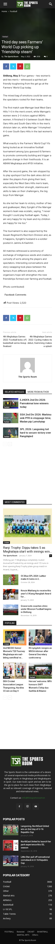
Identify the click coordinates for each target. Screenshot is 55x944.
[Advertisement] (27, 42)
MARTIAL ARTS (23, 935)
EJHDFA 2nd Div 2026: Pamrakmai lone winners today (34, 403)
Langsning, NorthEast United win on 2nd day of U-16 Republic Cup (35, 829)
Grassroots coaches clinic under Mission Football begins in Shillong (36, 609)
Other (32, 644)
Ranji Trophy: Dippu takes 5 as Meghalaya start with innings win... (27, 549)
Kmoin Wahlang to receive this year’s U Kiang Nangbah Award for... (36, 593)
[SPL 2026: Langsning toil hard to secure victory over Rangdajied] (10, 432)
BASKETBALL (42, 931)
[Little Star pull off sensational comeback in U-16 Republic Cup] (10, 860)
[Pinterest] (20, 66)
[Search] (50, 4)
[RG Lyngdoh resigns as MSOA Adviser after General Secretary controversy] (40, 637)
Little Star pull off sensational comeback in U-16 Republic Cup (35, 860)
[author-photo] (27, 372)
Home (4, 11)
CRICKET (30, 931)
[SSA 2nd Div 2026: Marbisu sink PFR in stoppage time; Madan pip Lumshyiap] (10, 418)
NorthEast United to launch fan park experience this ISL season (36, 844)
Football (13, 11)
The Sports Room (27, 376)
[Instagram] (27, 806)
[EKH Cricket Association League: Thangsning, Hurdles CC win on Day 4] (14, 671)
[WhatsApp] (27, 66)
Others (35, 935)
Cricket (6, 542)
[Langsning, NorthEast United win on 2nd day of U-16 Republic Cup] (10, 830)
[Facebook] (6, 66)
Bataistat (20, 931)
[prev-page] (5, 444)
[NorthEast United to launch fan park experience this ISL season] (10, 845)
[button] (5, 4)
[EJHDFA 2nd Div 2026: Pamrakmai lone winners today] (10, 403)
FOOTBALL (9, 931)
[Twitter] (13, 66)
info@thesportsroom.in (33, 797)
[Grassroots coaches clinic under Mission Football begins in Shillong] (10, 609)
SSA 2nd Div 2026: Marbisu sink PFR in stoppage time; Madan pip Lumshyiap (35, 418)
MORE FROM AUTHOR (38, 392)
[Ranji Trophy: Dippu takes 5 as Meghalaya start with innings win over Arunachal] (27, 526)
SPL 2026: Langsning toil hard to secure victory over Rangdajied (35, 433)
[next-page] (10, 444)
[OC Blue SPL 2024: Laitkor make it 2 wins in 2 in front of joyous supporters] (10, 579)
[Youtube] (36, 806)
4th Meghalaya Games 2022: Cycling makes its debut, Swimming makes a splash (40, 341)
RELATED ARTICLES (14, 392)
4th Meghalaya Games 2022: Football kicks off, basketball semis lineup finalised (15, 341)
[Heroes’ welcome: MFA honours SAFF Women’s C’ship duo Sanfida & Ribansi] (40, 671)
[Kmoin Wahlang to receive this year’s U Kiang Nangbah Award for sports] (10, 594)
